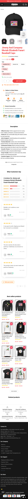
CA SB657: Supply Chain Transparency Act (11, 453)
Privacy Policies (4, 448)
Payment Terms (4, 462)
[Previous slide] (2, 24)
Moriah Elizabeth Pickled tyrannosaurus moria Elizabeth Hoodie (7, 360)
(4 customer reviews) (13, 56)
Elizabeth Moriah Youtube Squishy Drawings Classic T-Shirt (7, 382)
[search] (23, 4)
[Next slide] (25, 24)
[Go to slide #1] (4, 41)
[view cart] (26, 4)
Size (3, 71)
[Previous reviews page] (17, 286)
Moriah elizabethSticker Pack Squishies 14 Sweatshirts (7, 314)
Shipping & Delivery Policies (7, 460)
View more (14, 391)
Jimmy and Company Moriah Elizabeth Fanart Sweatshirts (20, 314)
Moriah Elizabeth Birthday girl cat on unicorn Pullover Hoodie (20, 336)
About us (3, 444)
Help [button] (25, 497)
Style (3, 66)
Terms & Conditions (5, 446)
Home (2, 9)
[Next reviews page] (25, 286)
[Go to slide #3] (19, 41)
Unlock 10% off (3, 492)
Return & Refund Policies (6, 464)
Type (3, 61)
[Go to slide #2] (12, 41)
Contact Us (3, 466)
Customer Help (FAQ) (6, 468)
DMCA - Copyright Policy (6, 451)
